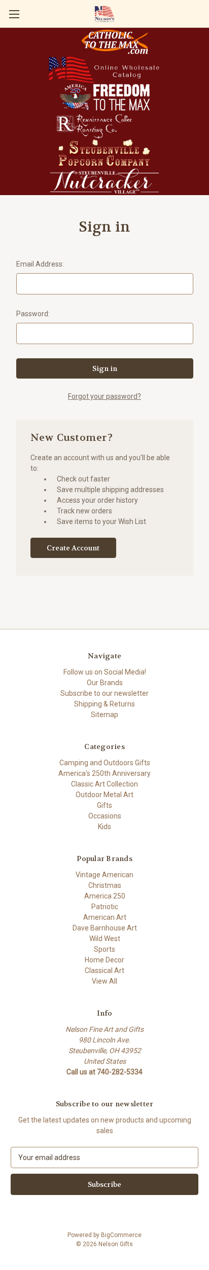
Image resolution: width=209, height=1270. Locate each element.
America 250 (104, 896)
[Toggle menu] (14, 14)
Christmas (104, 885)
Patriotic (104, 907)
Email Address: (40, 264)
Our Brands (105, 683)
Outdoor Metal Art (104, 795)
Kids (104, 827)
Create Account (73, 547)
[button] (114, 42)
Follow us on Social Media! (104, 672)
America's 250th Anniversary (104, 773)
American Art (104, 917)
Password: (33, 314)
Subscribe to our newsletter (104, 693)
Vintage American (104, 875)
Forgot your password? (104, 396)
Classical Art (104, 970)
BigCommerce (121, 1235)
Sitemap (104, 715)
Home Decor (104, 960)
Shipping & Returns (104, 704)
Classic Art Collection (104, 784)
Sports (104, 949)
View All (104, 981)
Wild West (104, 939)
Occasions (104, 816)
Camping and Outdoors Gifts (104, 763)
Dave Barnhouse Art (105, 928)
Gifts (104, 805)
